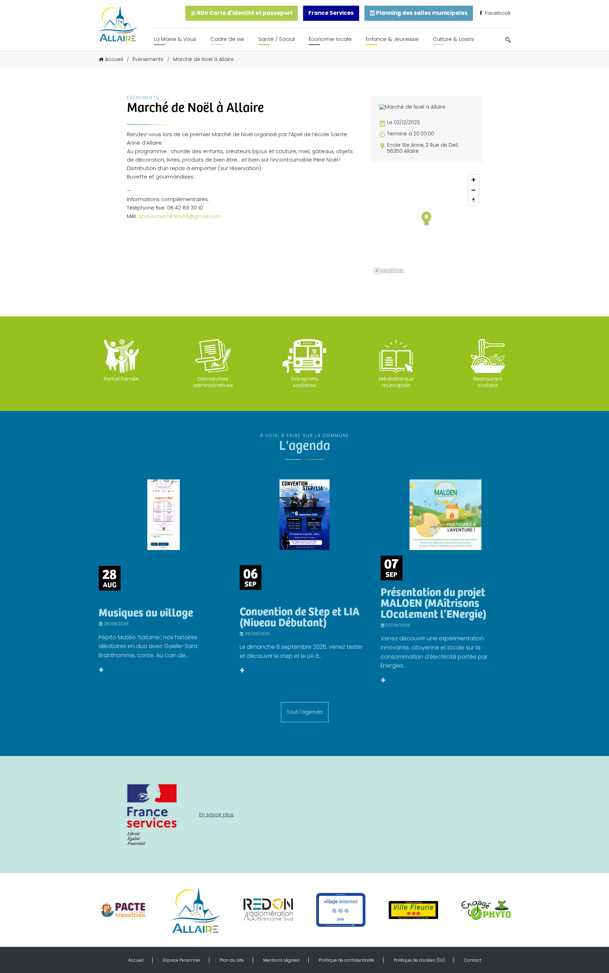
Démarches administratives (213, 382)
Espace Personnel (181, 960)
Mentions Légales (281, 960)
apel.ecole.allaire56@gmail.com (179, 216)
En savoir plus (216, 814)
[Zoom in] (473, 180)
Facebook (497, 13)
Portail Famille (121, 378)
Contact (472, 960)
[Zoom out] (473, 190)
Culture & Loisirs (453, 39)
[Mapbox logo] (388, 271)
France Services (331, 13)
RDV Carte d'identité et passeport (244, 13)
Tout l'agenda (304, 711)
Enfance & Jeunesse (392, 39)
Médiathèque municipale (396, 382)
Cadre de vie (227, 39)
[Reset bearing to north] (473, 200)
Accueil (114, 59)
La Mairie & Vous (175, 39)
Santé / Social (276, 39)
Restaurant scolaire (487, 382)
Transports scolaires (304, 382)
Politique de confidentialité (346, 960)
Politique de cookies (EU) (419, 960)
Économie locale (330, 39)
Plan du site (232, 960)
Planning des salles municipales (421, 13)
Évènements (148, 59)
